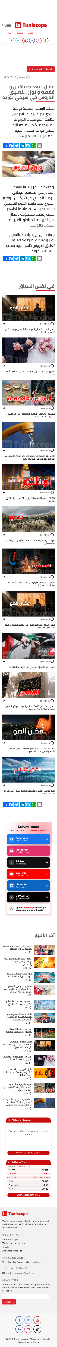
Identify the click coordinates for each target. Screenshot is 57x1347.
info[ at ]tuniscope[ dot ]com (20, 1273)
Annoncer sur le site (12, 1250)
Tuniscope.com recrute (13, 1243)
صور (9, 33)
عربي (30, 33)
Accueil (49, 69)
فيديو (20, 33)
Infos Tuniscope (10, 1239)
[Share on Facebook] (4, 323)
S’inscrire (9, 1301)
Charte (5, 1247)
